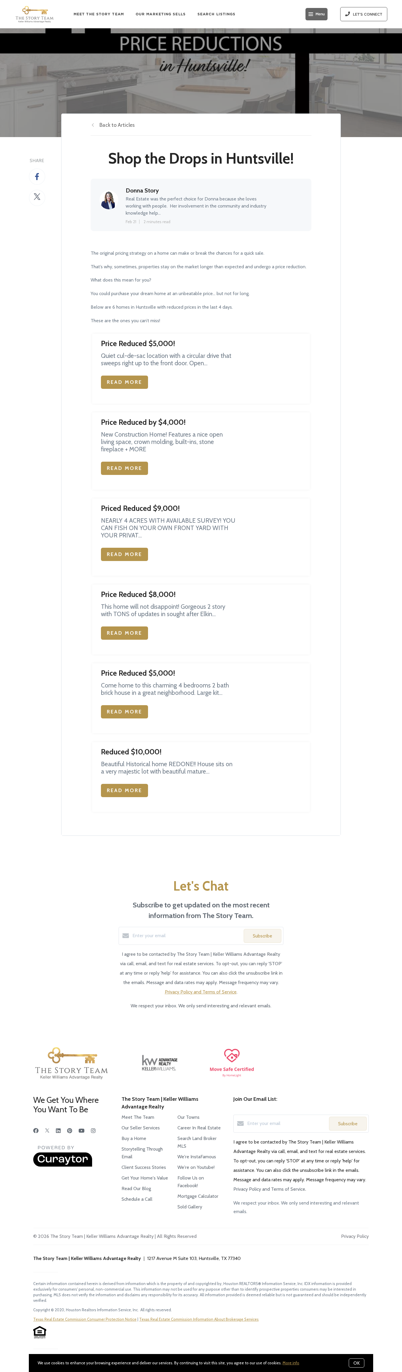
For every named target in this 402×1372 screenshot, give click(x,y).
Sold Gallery (189, 1207)
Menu (320, 14)
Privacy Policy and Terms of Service (201, 992)
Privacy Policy (355, 1236)
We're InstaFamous (196, 1156)
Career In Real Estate (199, 1128)
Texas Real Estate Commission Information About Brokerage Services (199, 1319)
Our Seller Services (141, 1128)
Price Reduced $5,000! (138, 343)
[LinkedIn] (58, 1131)
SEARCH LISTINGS (216, 14)
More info (291, 1363)
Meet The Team (138, 1117)
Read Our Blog (136, 1188)
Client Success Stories (144, 1167)
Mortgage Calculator (197, 1196)
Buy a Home (134, 1138)
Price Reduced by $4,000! (143, 422)
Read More (124, 382)
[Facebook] (36, 1131)
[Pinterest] (69, 1131)
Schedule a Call (137, 1199)
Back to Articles (117, 125)
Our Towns (188, 1117)
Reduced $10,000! (131, 751)
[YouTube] (81, 1131)
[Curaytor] (62, 1165)
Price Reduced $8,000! (138, 594)
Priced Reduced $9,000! (140, 508)
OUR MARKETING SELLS (161, 14)
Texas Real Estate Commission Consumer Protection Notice (85, 1319)
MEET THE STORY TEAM (99, 14)
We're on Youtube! (196, 1167)
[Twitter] (47, 1131)
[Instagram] (93, 1131)
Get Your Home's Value (145, 1178)
